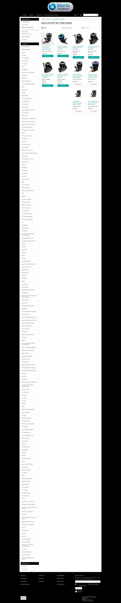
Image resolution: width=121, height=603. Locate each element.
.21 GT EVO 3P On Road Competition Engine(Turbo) (78, 76)
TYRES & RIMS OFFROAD (28, 521)
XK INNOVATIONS (26, 552)
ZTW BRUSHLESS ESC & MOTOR (28, 558)
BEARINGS (24, 78)
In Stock (25, 24)
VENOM (24, 533)
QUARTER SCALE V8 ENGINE (29, 382)
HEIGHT (24, 243)
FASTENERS (25, 170)
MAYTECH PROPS (26, 326)
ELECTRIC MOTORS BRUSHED (29, 153)
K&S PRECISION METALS (28, 290)
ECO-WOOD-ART (26, 144)
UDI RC (23, 527)
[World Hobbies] (60, 6)
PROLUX (24, 376)
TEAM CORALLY (26, 481)
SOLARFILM (25, 467)
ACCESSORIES (25, 58)
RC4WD (24, 400)
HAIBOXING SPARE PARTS (28, 241)
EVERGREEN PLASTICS (27, 159)
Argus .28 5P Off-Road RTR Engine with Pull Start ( (47, 76)
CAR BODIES (25, 104)
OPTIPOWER (25, 362)
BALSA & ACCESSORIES (28, 72)
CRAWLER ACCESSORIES (28, 121)
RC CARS (24, 398)
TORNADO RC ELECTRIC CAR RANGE (29, 508)
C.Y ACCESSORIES (26, 98)
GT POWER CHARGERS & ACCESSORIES (28, 234)
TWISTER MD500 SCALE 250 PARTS (29, 518)
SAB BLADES (25, 441)
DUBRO (23, 133)
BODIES (23, 92)
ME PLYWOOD (25, 328)
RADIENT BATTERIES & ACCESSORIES (27, 385)
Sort (83, 27)
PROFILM (24, 373)
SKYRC (23, 461)
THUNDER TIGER (26, 493)
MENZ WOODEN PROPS (28, 334)
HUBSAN (24, 275)
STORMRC (24, 472)
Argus (25, 39)
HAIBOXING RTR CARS (27, 238)
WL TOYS (24, 549)
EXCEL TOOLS (25, 161)
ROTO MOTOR (25, 438)
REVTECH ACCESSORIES (28, 409)
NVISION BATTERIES (27, 356)
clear (30, 33)
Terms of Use (60, 578)
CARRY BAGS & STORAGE (28, 110)
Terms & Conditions (94, 584)
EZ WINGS (24, 167)
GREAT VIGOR (25, 228)
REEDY (23, 406)
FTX (23, 193)
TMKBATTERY (25, 495)
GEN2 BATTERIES (26, 205)
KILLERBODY (25, 292)
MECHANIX (25, 331)
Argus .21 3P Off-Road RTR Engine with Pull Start (78, 48)
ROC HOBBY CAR (26, 432)
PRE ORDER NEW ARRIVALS (29, 367)
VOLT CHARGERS (26, 541)
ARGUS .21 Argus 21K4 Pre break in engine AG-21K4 (93, 76)
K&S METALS (25, 287)
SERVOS (24, 455)
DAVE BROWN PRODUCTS (28, 124)
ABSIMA (24, 55)
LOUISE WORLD (26, 314)
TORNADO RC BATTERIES (28, 504)
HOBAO (24, 258)
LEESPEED (24, 308)
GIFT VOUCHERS (26, 207)
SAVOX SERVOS (26, 446)
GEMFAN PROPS (26, 202)
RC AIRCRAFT (25, 392)
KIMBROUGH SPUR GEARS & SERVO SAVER (29, 296)
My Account (24, 578)
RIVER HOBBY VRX (26, 418)
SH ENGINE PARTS (26, 458)
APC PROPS (25, 63)
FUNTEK (24, 196)
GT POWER (25, 231)
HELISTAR (24, 249)
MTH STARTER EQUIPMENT (29, 347)
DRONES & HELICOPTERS (28, 130)
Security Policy (61, 584)
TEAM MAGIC (25, 484)
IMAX (23, 281)
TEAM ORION (25, 487)
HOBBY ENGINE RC (26, 261)
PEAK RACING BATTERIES (28, 364)
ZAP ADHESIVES (26, 554)
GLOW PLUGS (25, 210)
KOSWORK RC (25, 300)
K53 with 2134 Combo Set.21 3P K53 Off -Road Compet (93, 103)
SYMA (23, 475)
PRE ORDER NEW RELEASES (29, 370)
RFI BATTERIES (25, 412)
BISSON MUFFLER (26, 81)
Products (25, 15)
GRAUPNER (25, 225)
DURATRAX (25, 138)
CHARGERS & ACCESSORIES (29, 118)
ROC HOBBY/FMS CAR (27, 435)
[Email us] (76, 591)
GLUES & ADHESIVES (27, 216)
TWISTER (24, 514)
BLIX (23, 86)
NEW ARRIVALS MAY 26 (28, 350)
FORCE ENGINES (26, 187)
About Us (31, 15)
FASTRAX (24, 176)
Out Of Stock (78, 84)
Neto (92, 600)
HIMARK (24, 252)
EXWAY (24, 164)
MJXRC (23, 340)
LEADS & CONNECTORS (28, 305)
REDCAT (24, 403)
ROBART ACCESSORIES (28, 423)
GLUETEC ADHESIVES (27, 219)
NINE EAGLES (25, 353)
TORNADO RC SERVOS (27, 511)
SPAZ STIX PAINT (26, 470)
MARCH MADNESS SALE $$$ (29, 317)
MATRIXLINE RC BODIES (28, 323)
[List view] (45, 28)
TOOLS (23, 498)
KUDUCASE (25, 303)
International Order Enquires (51, 15)
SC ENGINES (25, 449)
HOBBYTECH (25, 269)
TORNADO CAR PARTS (28, 501)
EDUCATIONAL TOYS (27, 150)
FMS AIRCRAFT (26, 184)
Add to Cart (48, 55)
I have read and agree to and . (88, 585)
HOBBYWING (25, 272)
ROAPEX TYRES (26, 421)
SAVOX (23, 444)
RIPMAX (24, 415)
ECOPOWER (25, 147)
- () (76, 15)
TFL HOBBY (25, 490)
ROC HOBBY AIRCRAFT (28, 429)
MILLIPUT (24, 337)
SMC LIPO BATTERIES (27, 464)
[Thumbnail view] (42, 28)
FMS (23, 182)
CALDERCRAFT (26, 101)
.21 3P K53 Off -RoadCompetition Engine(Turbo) (77, 103)
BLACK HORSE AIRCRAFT (28, 84)
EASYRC (24, 141)
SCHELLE (24, 452)
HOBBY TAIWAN (26, 267)
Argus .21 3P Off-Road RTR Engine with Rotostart (93, 48)
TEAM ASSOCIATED (27, 478)
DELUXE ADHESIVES (27, 127)
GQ (22, 222)
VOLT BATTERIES (26, 539)
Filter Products (26, 19)
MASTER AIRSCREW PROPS (29, 320)
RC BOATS (24, 395)
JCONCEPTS (25, 284)
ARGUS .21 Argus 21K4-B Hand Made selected (62, 48)
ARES (23, 66)
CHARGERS (25, 115)
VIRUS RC (24, 536)
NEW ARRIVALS (26, 49)
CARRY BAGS (25, 107)
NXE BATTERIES (26, 359)
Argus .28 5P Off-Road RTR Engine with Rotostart (63, 76)
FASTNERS (24, 173)
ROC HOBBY (25, 426)
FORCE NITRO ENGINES (28, 190)
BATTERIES (25, 75)
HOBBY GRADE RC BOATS (28, 264)
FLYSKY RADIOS (26, 179)
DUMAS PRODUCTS (27, 135)
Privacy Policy (60, 581)
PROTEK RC (25, 379)
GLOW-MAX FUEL (26, 213)
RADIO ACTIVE (25, 389)
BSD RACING (25, 95)
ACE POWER (25, 61)
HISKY (23, 255)
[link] (79, 591)
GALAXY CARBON (26, 199)
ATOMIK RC (25, 69)
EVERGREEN (25, 156)
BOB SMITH (25, 89)
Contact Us (39, 15)
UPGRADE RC (25, 530)
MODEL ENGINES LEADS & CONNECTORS (28, 344)
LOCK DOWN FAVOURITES (29, 311)
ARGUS (23, 52)
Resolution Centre (25, 584)
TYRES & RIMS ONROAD (28, 524)
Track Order (24, 581)
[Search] (97, 15)
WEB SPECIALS (26, 46)
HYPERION (24, 278)
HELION (24, 246)
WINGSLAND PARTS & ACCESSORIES (27, 545)
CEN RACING (25, 112)
